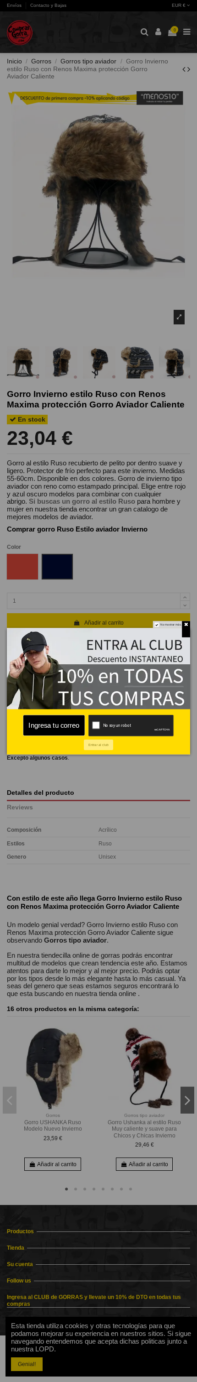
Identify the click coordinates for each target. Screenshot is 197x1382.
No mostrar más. (170, 624)
